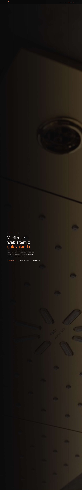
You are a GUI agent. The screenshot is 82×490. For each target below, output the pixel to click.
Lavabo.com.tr (12, 260)
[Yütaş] (8, 2)
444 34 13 (71, 2)
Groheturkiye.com (24, 260)
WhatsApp (35, 260)
